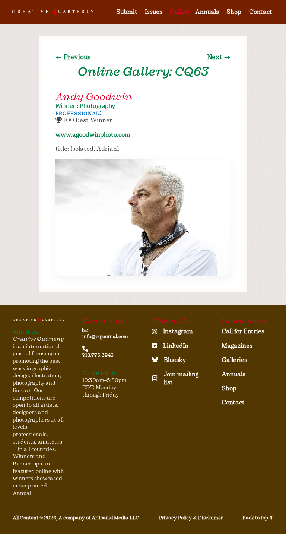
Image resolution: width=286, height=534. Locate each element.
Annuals (207, 11)
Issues (153, 11)
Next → (219, 57)
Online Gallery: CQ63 (143, 71)
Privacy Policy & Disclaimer (191, 518)
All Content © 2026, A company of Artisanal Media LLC (76, 518)
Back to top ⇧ (257, 518)
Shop (233, 11)
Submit (126, 11)
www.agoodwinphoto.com (92, 134)
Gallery (180, 11)
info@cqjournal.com (105, 336)
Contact (260, 11)
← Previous (73, 57)
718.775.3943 (98, 355)
